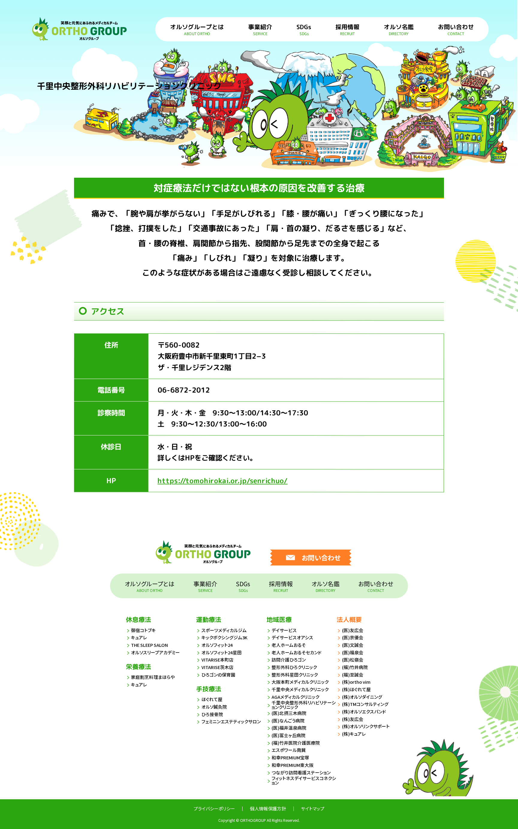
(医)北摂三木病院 (289, 713)
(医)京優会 (352, 637)
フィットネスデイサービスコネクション (304, 780)
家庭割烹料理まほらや (153, 677)
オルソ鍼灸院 (214, 707)
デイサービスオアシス (292, 637)
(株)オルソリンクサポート (366, 726)
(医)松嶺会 (352, 659)
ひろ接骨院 (212, 714)
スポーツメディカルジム (224, 630)
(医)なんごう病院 (288, 720)
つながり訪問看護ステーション (301, 772)
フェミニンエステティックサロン (231, 721)
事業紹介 (260, 29)
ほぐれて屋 (211, 699)
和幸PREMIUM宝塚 (290, 757)
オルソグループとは (197, 29)
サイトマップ (312, 808)
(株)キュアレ (354, 734)
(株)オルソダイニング (362, 697)
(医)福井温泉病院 (289, 728)
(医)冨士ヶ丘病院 (288, 735)
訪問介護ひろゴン (289, 659)
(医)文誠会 (352, 645)
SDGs (303, 29)
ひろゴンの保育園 (218, 674)
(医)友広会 (352, 630)
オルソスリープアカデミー (155, 652)
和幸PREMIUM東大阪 (293, 765)
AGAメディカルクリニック (295, 697)
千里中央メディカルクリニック (300, 689)
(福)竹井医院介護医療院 (296, 743)
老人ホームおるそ (289, 645)
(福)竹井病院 (355, 667)
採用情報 (347, 29)
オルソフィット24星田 (221, 652)
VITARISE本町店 (217, 659)
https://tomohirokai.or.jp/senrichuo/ (222, 480)
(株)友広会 (352, 719)
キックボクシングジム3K (224, 637)
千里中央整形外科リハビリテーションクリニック (304, 705)
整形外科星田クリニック (295, 674)
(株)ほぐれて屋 (356, 689)
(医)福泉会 (352, 652)
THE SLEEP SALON (149, 645)
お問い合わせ (456, 29)
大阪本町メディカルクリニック (300, 682)
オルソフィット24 (217, 645)
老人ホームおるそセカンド (297, 652)
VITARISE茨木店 (217, 667)
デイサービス (284, 630)
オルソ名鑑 (399, 29)
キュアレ (139, 637)
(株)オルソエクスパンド (364, 711)
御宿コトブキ (143, 630)
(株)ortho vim (356, 682)
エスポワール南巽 (289, 750)
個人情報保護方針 (268, 808)
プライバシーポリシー (214, 808)
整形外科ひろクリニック (294, 667)
